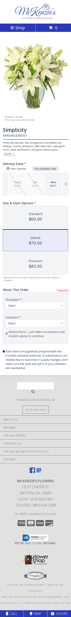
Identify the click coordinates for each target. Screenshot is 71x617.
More (7, 153)
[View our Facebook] (32, 472)
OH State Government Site (51, 596)
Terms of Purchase (36, 603)
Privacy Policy (11, 603)
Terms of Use (61, 603)
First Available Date (45, 168)
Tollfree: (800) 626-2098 (36, 505)
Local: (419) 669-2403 (35, 499)
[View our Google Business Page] (38, 472)
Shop (20, 27)
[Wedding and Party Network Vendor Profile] (35, 578)
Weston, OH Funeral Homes (26, 584)
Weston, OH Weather (16, 596)
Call (13, 613)
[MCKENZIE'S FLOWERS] (35, 18)
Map (36, 613)
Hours (61, 613)
